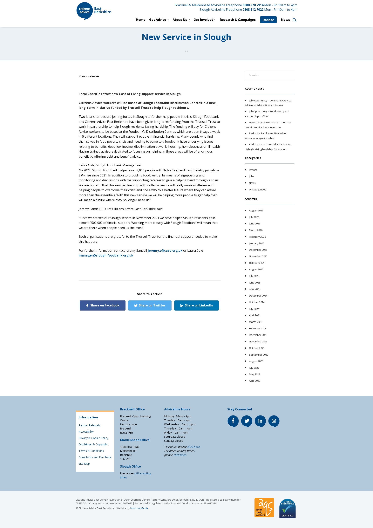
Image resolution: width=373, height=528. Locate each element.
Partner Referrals (89, 425)
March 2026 (255, 230)
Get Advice (157, 19)
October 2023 (257, 348)
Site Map (84, 463)
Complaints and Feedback (95, 457)
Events (253, 170)
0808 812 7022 (253, 9)
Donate (268, 20)
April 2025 (254, 289)
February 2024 (257, 328)
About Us (180, 19)
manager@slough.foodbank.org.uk (106, 255)
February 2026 (257, 236)
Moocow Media (139, 508)
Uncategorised (257, 189)
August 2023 (256, 361)
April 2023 (254, 380)
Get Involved (203, 19)
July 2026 (254, 217)
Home (140, 19)
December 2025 (258, 249)
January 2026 (256, 243)
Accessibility (86, 431)
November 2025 (258, 256)
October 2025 (257, 263)
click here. (193, 447)
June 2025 (254, 282)
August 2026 (256, 210)
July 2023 (254, 367)
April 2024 (254, 315)
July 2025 (254, 276)
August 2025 (256, 269)
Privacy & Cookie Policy (93, 438)
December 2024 (258, 295)
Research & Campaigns (238, 19)
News (285, 19)
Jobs (251, 176)
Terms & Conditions (91, 451)
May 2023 (254, 374)
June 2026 (254, 223)
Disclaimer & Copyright (93, 444)
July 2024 (254, 309)
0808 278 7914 (253, 5)
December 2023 (258, 335)
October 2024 (257, 302)
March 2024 (255, 322)
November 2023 (258, 341)
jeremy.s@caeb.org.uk (165, 250)
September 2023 (258, 354)
